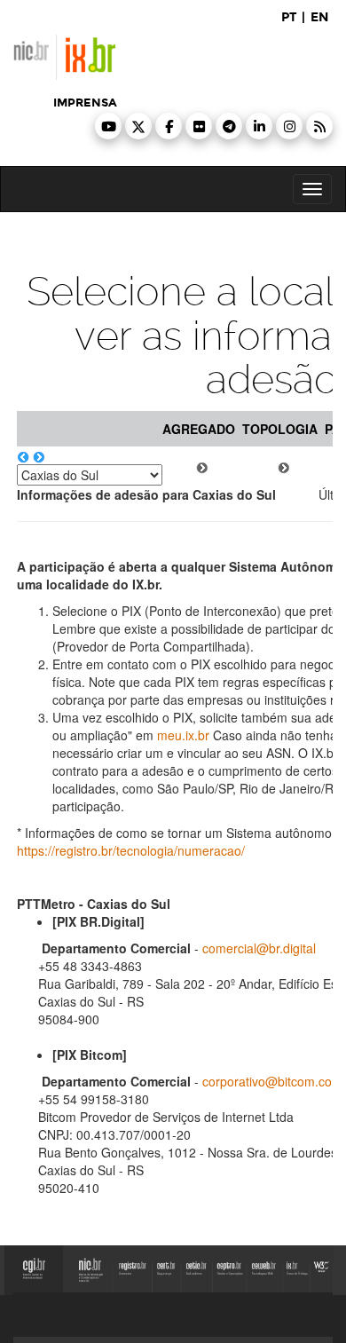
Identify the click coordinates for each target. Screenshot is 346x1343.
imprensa (85, 103)
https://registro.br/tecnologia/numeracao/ (131, 850)
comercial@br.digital (259, 948)
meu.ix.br (183, 735)
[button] (108, 126)
